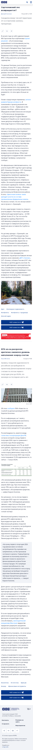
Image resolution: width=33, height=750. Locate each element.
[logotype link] (5, 2)
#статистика (15, 683)
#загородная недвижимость (15, 309)
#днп (2, 309)
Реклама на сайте (19, 721)
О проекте (5, 724)
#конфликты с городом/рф (19, 312)
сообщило (11, 408)
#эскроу (3, 686)
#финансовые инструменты (17, 686)
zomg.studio (5, 747)
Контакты (5, 720)
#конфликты (5, 312)
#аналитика (5, 683)
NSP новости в (15, 322)
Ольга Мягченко (5, 358)
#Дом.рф (23, 683)
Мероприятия (20, 725)
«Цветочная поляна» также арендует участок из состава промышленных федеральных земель (14, 196)
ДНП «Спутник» (25, 258)
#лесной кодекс (6, 316)
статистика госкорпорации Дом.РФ (13, 435)
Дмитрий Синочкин (6, 14)
